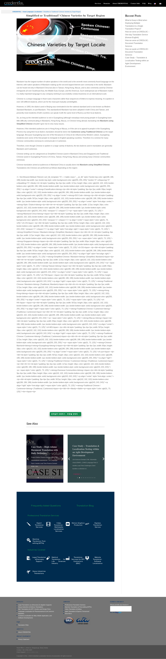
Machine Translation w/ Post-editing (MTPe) (78, 607)
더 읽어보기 (35, 471)
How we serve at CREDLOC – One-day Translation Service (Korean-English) (137, 34)
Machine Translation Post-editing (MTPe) (39, 541)
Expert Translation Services (39, 525)
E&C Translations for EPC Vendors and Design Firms (34, 609)
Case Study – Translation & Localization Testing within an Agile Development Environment (85, 449)
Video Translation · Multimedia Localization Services (59, 527)
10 (53, 477)
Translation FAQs (23, 625)
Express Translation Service (97, 525)
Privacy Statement (23, 639)
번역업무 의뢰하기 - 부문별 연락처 (64, 414)
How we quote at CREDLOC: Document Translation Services (136, 52)
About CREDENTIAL (120, 3)
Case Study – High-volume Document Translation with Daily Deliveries (44, 449)
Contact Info (135, 3)
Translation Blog (85, 506)
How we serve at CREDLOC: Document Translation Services (136, 43)
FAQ (144, 3)
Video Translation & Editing (73, 609)
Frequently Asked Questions (46, 506)
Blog (150, 3)
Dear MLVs (68, 613)
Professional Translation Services (75, 605)
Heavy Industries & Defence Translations (30, 607)
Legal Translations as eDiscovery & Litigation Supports (35, 605)
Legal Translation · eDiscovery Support (39, 559)
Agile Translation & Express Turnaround (77, 611)
